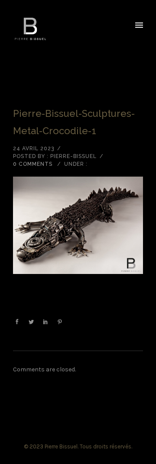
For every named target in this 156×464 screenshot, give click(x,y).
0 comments (32, 164)
